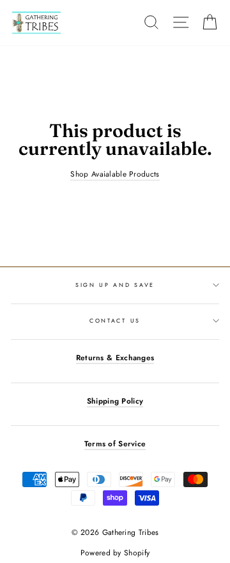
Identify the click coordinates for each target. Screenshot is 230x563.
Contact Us (115, 320)
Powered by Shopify (115, 553)
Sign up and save (115, 285)
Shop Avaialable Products (114, 174)
